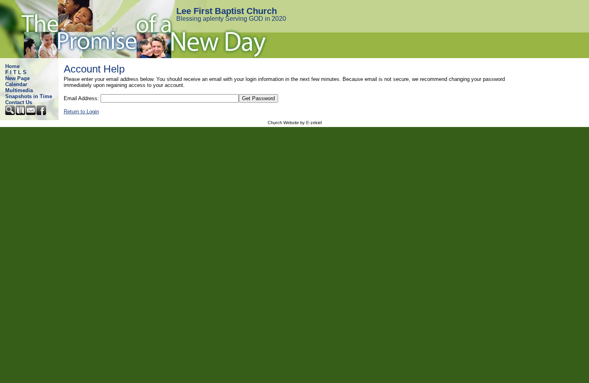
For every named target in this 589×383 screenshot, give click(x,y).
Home (12, 66)
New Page (17, 78)
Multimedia (19, 90)
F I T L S (15, 72)
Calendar (16, 84)
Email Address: (81, 98)
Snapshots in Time (28, 96)
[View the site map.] (21, 113)
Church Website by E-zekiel (295, 122)
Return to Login (81, 112)
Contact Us (18, 102)
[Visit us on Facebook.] (41, 113)
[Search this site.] (10, 113)
